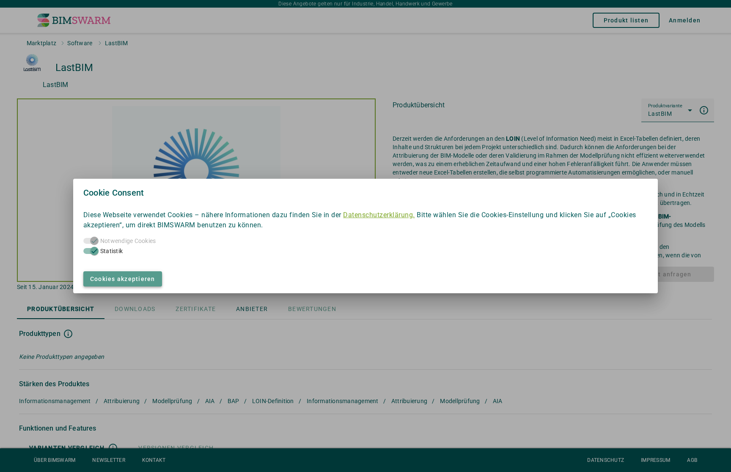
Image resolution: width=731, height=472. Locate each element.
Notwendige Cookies (128, 240)
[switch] (91, 251)
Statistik (111, 251)
